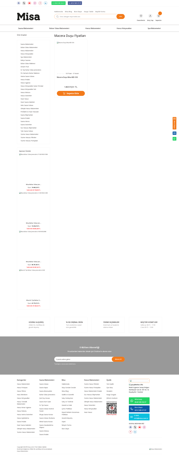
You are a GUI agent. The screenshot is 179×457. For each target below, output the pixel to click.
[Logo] (28, 16)
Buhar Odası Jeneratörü (47, 395)
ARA (120, 16)
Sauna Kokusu (44, 431)
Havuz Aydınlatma (23, 418)
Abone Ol (118, 359)
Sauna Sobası (43, 384)
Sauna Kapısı (43, 388)
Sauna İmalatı (21, 422)
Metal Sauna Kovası (46, 422)
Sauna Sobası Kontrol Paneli (46, 410)
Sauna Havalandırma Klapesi (46, 426)
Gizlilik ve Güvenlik (68, 395)
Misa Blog (65, 391)
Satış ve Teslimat (67, 402)
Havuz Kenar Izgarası (24, 407)
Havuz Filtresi (21, 391)
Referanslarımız (111, 402)
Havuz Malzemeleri (23, 384)
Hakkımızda (65, 384)
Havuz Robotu (22, 411)
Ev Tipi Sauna (43, 405)
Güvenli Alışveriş (67, 418)
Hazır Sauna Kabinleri (24, 425)
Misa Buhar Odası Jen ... (33, 184)
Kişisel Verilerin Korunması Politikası (70, 413)
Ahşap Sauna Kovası (46, 414)
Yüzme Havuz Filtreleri (91, 384)
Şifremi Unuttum (111, 398)
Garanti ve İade (67, 405)
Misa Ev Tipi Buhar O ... (33, 300)
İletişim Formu (66, 425)
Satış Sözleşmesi (67, 398)
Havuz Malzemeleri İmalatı (93, 391)
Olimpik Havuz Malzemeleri (26, 429)
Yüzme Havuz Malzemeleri (26, 432)
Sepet (64, 422)
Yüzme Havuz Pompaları (92, 388)
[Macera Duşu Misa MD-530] (71, 56)
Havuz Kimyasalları (23, 398)
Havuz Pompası (22, 388)
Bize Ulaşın (65, 429)
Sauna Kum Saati (45, 402)
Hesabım (109, 391)
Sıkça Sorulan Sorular (69, 388)
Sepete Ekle (73, 93)
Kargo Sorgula (111, 395)
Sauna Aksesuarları (45, 391)
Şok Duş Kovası (44, 398)
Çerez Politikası (67, 409)
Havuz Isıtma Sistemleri (25, 414)
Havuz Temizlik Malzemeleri (22, 403)
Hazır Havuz (88, 412)
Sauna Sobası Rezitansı (47, 418)
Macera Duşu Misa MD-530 (67, 77)
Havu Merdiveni (22, 395)
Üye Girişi (109, 388)
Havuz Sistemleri (89, 405)
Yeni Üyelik (110, 384)
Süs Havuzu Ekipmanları (92, 395)
